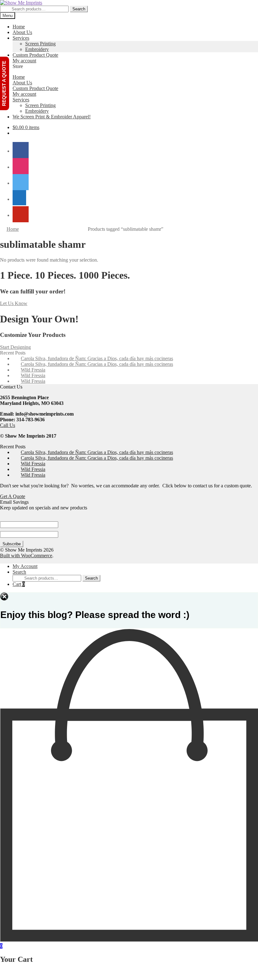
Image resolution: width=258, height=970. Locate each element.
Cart (19, 584)
